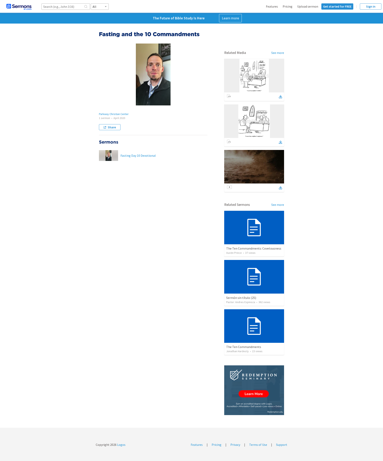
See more (277, 53)
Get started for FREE (337, 6)
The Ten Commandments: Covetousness (253, 248)
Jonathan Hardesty (237, 351)
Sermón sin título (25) (241, 298)
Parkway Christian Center (114, 114)
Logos (120, 445)
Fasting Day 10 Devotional (138, 156)
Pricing (287, 6)
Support (281, 445)
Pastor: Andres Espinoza (240, 302)
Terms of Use (258, 445)
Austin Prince (234, 253)
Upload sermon (307, 6)
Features (272, 6)
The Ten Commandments (243, 347)
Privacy (235, 445)
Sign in (370, 6)
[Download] (280, 96)
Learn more (230, 18)
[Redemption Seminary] (254, 390)
